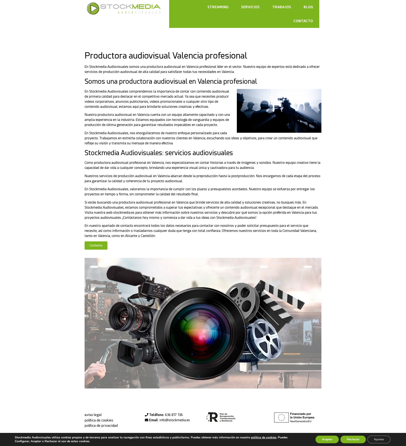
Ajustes (379, 439)
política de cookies (99, 420)
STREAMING (217, 7)
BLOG (308, 7)
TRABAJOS (281, 7)
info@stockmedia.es (174, 420)
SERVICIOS (250, 7)
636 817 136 (174, 415)
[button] (96, 245)
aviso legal (93, 415)
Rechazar (353, 439)
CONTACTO (303, 21)
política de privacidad (101, 425)
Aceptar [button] (327, 439)
